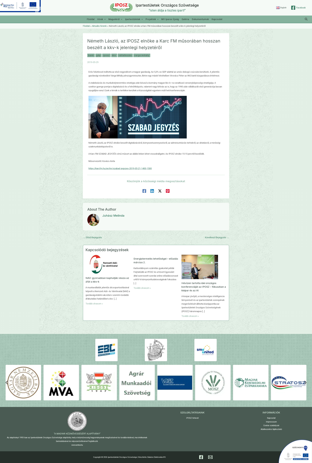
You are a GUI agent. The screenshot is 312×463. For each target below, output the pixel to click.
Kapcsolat (271, 418)
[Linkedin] (152, 191)
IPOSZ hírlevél (192, 418)
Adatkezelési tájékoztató (271, 429)
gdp (98, 55)
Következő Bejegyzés (217, 237)
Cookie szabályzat (271, 425)
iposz (106, 55)
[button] (104, 19)
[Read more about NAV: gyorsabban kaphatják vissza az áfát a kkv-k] (104, 264)
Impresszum (271, 422)
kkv (114, 55)
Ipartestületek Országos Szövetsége (167, 5)
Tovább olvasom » (94, 303)
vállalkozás (125, 55)
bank (91, 55)
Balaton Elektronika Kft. (156, 457)
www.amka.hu (77, 445)
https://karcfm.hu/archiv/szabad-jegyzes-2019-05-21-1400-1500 (120, 168)
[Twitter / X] (160, 191)
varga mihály (141, 55)
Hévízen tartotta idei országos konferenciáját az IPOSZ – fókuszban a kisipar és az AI (203, 287)
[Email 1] (210, 457)
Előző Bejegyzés (92, 237)
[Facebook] (144, 191)
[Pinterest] (168, 191)
